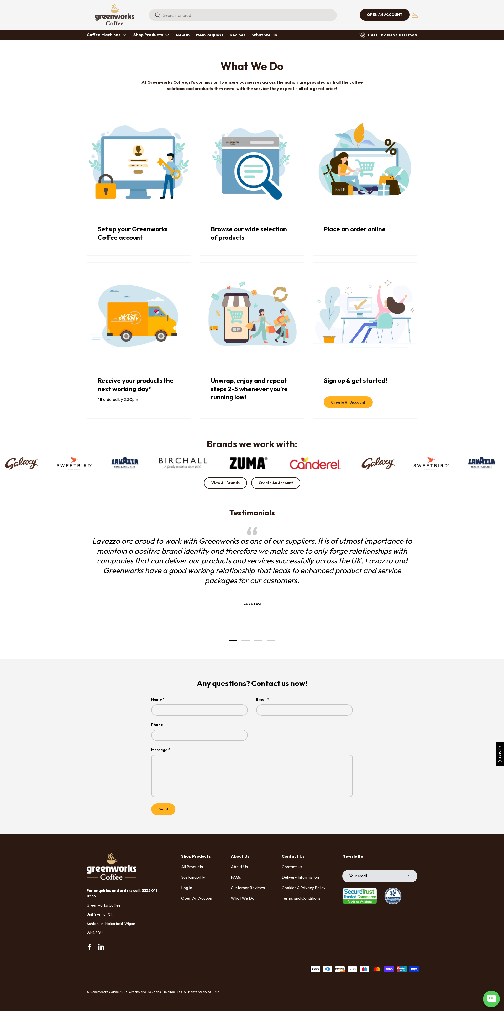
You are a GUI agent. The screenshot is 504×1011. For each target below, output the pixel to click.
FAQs (236, 877)
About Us (239, 866)
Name (156, 699)
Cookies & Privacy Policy (304, 887)
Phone (157, 724)
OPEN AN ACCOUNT (384, 14)
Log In (186, 887)
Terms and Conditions (301, 898)
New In (183, 35)
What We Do (264, 35)
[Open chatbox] (491, 999)
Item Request (209, 35)
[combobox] (243, 15)
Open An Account (197, 898)
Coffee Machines (103, 34)
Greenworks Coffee (104, 992)
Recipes (238, 35)
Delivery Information (300, 877)
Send (163, 809)
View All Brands (225, 482)
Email (261, 699)
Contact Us (292, 866)
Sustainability (193, 877)
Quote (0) (500, 754)
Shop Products (148, 34)
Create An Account (348, 402)
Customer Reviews (248, 887)
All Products (192, 866)
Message (159, 749)
